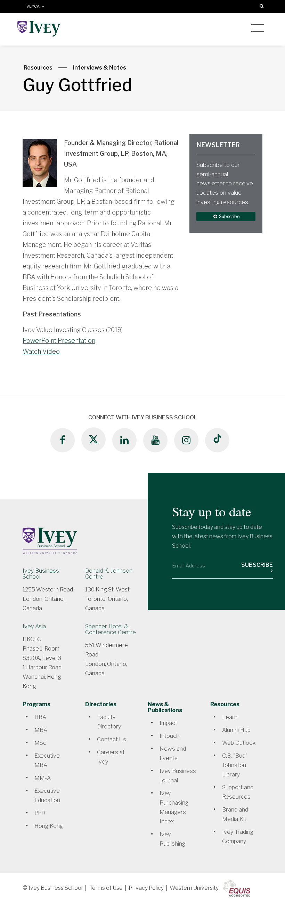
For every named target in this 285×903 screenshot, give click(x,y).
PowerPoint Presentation (59, 340)
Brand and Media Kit (235, 814)
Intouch (169, 736)
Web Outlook (238, 743)
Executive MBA (47, 760)
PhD (39, 813)
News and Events (173, 753)
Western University (194, 888)
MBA (40, 730)
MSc (40, 743)
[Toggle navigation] (258, 28)
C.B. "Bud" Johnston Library (234, 765)
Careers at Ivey (111, 757)
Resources (38, 67)
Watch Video (41, 351)
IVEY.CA (33, 6)
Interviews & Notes (99, 67)
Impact (168, 723)
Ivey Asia (34, 626)
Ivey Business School (41, 573)
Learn (229, 717)
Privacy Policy (146, 888)
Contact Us (111, 739)
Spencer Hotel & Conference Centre (110, 629)
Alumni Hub (236, 730)
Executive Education (47, 796)
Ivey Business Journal (178, 776)
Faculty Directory (109, 722)
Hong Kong (48, 826)
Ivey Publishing (172, 839)
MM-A (42, 778)
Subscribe (228, 216)
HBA (40, 717)
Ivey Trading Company (237, 837)
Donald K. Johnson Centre (108, 573)
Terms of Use (106, 888)
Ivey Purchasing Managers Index (174, 807)
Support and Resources (237, 792)
